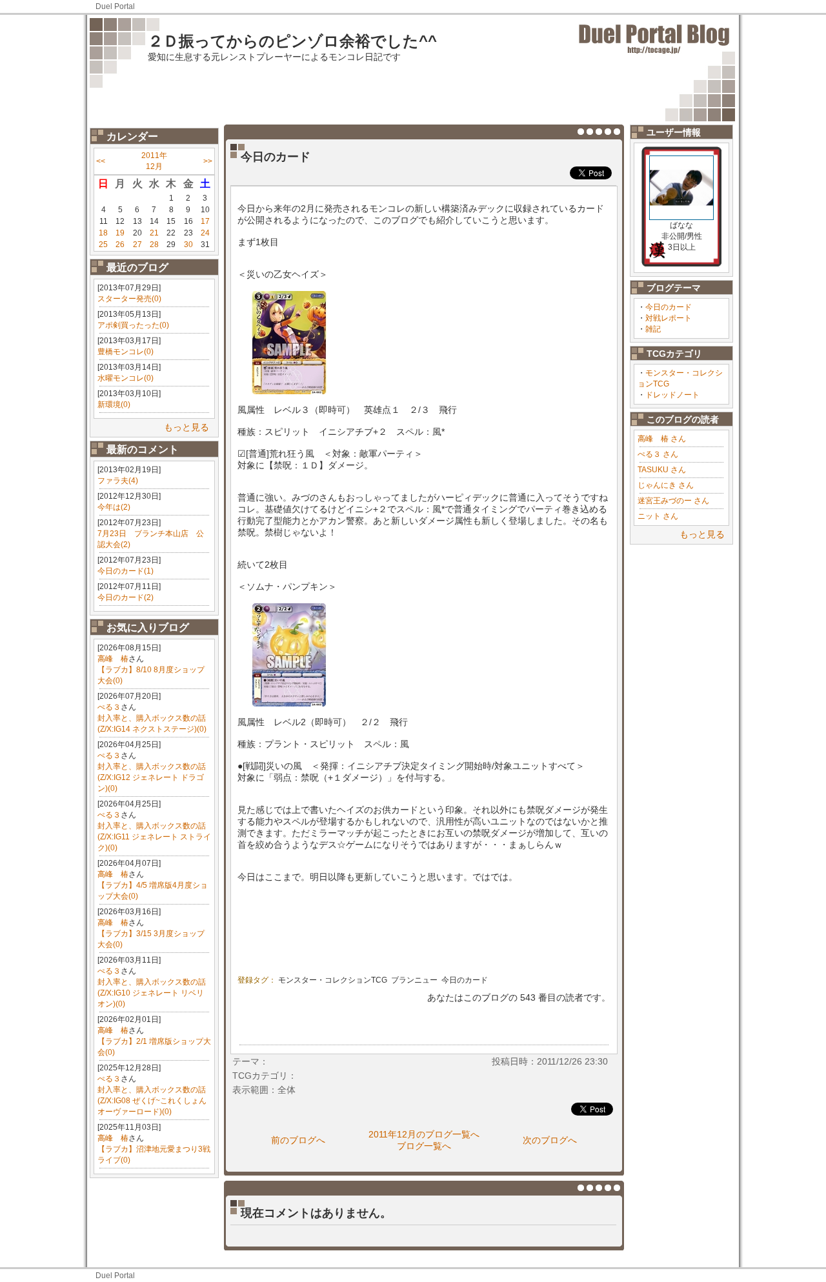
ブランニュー (414, 980)
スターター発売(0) (129, 298)
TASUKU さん (662, 469)
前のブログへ (298, 1140)
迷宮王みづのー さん (673, 500)
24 (205, 232)
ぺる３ (109, 707)
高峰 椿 (112, 658)
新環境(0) (113, 404)
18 (103, 232)
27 (137, 244)
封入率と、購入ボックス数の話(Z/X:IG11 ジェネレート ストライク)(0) (154, 836)
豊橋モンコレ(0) (125, 351)
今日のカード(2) (125, 597)
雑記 (653, 329)
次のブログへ (550, 1140)
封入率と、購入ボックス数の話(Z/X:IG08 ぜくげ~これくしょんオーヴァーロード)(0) (151, 1100)
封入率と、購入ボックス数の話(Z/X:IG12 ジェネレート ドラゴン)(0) (151, 777)
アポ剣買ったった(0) (133, 325)
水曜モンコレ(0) (125, 378)
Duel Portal (115, 6)
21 (154, 232)
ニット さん (658, 516)
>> (207, 161)
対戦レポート (668, 318)
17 (205, 221)
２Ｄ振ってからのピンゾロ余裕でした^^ (292, 41)
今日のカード (668, 307)
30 (188, 244)
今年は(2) (113, 507)
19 (120, 232)
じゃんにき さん (666, 485)
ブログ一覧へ (424, 1146)
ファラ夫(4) (117, 480)
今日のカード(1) (125, 571)
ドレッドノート (672, 394)
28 (154, 244)
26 (120, 244)
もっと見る (186, 427)
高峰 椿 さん (662, 438)
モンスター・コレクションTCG (332, 980)
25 (103, 244)
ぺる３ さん (658, 454)
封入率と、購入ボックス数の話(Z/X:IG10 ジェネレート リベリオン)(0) (151, 992)
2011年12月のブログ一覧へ (423, 1134)
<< (100, 161)
